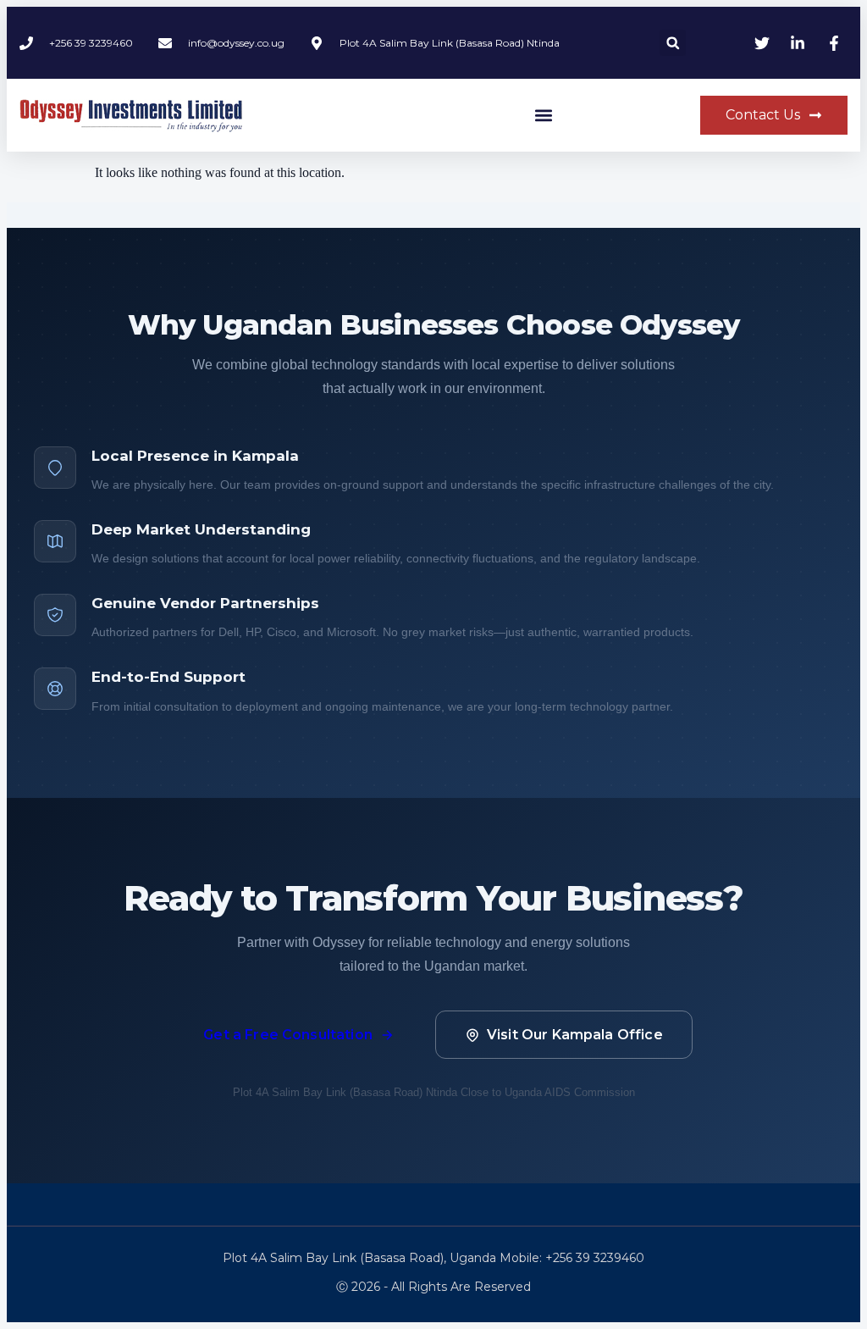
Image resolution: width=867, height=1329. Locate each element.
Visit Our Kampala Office (575, 1035)
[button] (673, 43)
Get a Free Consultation (288, 1035)
